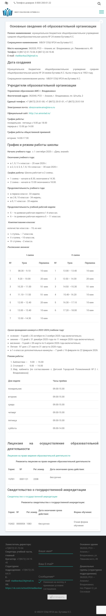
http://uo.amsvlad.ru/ (40, 113)
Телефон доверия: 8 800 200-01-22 (33, 2)
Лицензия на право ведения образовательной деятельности (38, 455)
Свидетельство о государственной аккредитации (32, 496)
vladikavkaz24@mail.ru (26, 55)
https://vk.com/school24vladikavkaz (23, 588)
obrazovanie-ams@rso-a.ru (42, 107)
